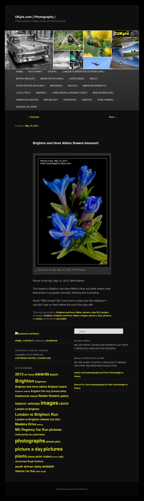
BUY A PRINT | (35, 71)
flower (43, 395)
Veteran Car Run (25, 471)
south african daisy (28, 466)
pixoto (21, 456)
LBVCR (63, 403)
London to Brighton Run (36, 414)
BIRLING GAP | (51, 99)
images (84, 315)
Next (113, 116)
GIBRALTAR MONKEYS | (94, 85)
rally (61, 456)
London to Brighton (27, 409)
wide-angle (41, 471)
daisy (63, 391)
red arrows (21, 461)
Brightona (40, 381)
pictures (107, 315)
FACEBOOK (52, 340)
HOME (18, 340)
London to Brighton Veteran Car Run (37, 419)
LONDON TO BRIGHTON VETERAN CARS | (83, 71)
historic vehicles (27, 403)
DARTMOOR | (70, 99)
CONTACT (28, 340)
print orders (44, 456)
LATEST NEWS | (77, 78)
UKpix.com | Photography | (35, 16)
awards (42, 374)
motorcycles (21, 434)
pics (57, 441)
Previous (33, 116)
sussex (48, 466)
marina (40, 424)
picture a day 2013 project (96, 312)
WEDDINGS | (56, 85)
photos (50, 441)
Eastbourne (22, 396)
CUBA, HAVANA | (105, 99)
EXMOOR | (87, 99)
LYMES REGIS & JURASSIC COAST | (70, 92)
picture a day (95, 315)
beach (54, 374)
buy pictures (53, 391)
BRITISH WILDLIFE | (25, 78)
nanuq (39, 318)
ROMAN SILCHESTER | (27, 99)
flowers (54, 395)
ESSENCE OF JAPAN (26, 106)
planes (31, 456)
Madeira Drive (25, 424)
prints (55, 456)
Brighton (48, 315)
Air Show (29, 374)
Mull (31, 434)
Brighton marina (22, 391)
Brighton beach (57, 387)
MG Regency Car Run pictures (38, 429)
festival (34, 396)
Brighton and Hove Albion (69, 312)
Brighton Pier (38, 391)
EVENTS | (52, 71)
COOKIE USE (44, 358)
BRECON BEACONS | (103, 92)
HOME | (19, 71)
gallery (64, 396)
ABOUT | (94, 78)
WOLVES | (73, 85)
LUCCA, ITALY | (23, 92)
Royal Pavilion (35, 461)
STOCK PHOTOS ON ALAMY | (30, 85)
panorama (39, 434)
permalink (62, 318)
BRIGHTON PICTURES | (52, 78)
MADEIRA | (41, 92)
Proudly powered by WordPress (72, 489)
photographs (30, 440)
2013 (19, 374)
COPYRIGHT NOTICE (25, 358)
